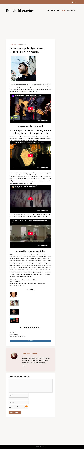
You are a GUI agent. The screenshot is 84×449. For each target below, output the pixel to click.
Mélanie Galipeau (29, 353)
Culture (63, 10)
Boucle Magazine (20, 10)
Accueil (48, 10)
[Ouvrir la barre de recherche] (77, 10)
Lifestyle (53, 10)
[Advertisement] (42, 25)
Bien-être (58, 10)
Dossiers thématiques (71, 10)
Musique (18, 44)
